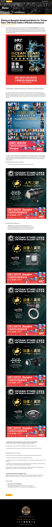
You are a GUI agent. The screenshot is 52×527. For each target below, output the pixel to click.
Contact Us (34, 519)
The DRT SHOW (19, 519)
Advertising (25, 519)
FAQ (29, 519)
